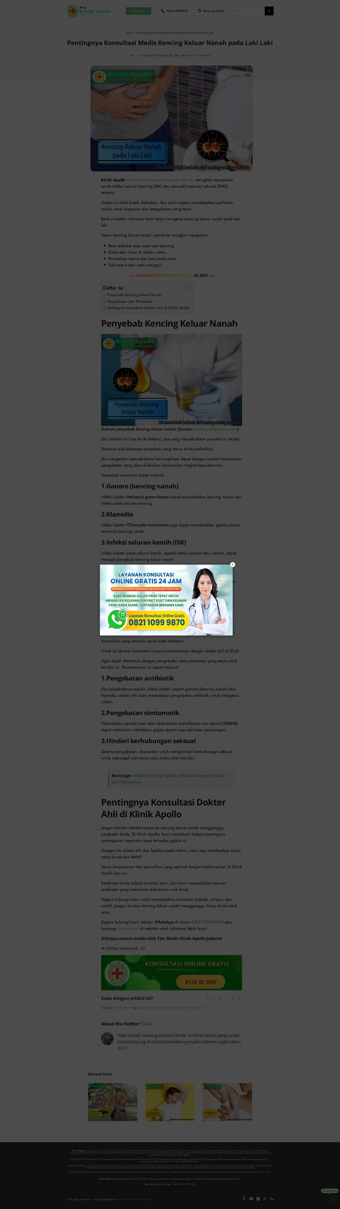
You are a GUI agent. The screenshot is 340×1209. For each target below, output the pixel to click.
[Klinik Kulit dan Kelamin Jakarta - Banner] (166, 600)
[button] (170, 604)
